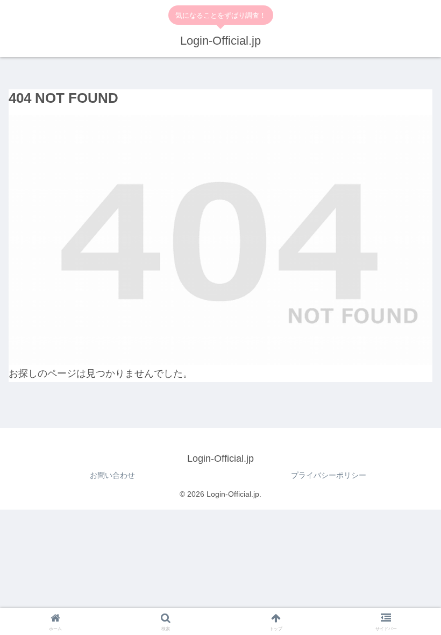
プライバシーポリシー (328, 475)
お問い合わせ (112, 475)
